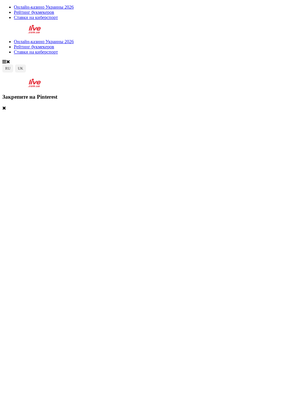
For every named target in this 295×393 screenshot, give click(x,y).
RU (7, 68)
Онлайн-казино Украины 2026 (44, 7)
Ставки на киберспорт (36, 17)
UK (20, 68)
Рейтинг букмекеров (34, 12)
